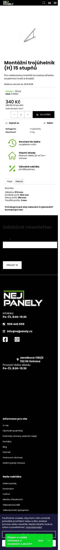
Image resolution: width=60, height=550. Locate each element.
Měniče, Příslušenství (13, 499)
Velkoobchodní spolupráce (16, 510)
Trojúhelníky (35, 129)
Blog (5, 447)
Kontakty (7, 441)
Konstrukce (8, 488)
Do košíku (45, 114)
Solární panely (9, 483)
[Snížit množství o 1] (14, 114)
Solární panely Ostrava (14, 463)
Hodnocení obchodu (13, 457)
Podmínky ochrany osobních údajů (20, 436)
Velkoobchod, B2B (11, 505)
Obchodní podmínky (13, 430)
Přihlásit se (12, 265)
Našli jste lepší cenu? (14, 109)
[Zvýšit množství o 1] (27, 114)
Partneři (6, 452)
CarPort (6, 494)
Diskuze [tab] (19, 181)
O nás (6, 425)
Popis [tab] (9, 181)
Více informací (34, 527)
